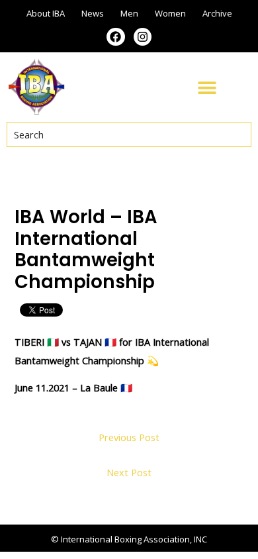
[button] (207, 87)
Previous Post (129, 437)
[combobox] (129, 134)
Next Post (129, 472)
